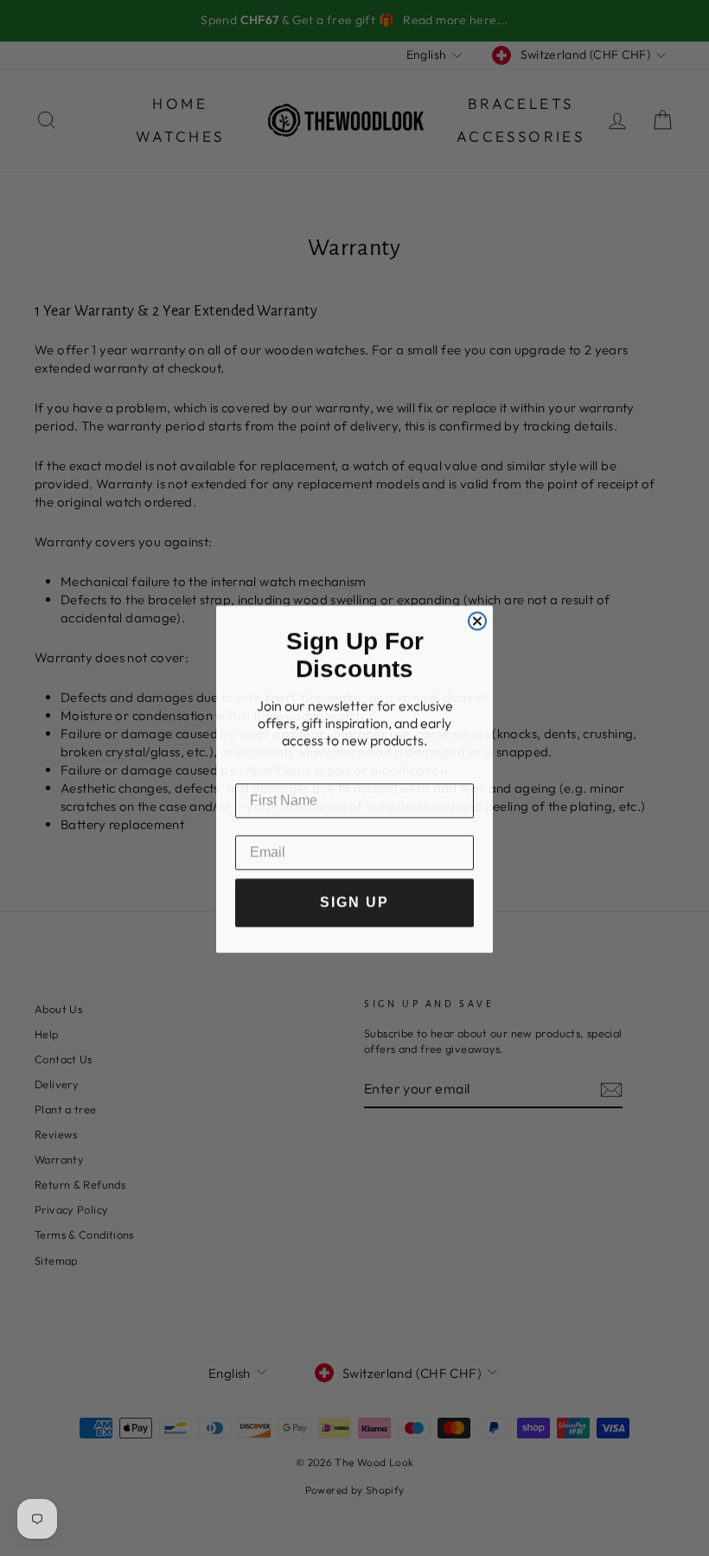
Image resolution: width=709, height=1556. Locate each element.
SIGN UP (354, 901)
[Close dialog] (477, 619)
